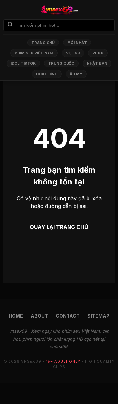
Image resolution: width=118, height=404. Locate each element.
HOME (16, 316)
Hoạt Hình (46, 74)
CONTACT (68, 316)
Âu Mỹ (76, 74)
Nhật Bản (97, 63)
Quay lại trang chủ (59, 227)
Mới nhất (77, 42)
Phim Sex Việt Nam (34, 53)
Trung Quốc (61, 63)
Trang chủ (43, 42)
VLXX (97, 53)
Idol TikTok (23, 63)
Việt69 (73, 53)
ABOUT (39, 316)
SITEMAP (98, 316)
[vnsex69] (59, 10)
